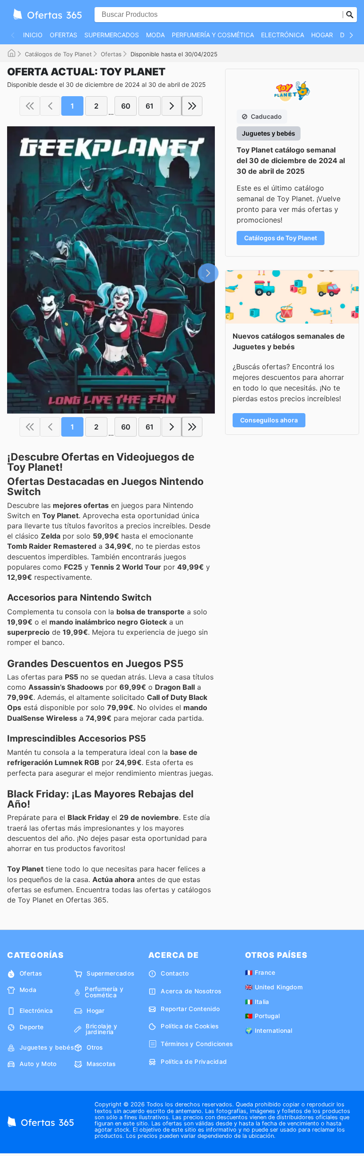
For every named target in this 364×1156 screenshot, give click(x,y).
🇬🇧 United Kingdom (274, 987)
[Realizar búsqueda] (350, 15)
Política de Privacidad (194, 1061)
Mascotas (101, 1063)
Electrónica (282, 35)
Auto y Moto (38, 1063)
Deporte (32, 1027)
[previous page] (50, 106)
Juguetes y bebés (47, 1047)
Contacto (175, 973)
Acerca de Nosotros (191, 991)
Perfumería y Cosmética (213, 35)
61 (150, 106)
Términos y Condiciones (197, 1043)
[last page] (192, 106)
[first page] (30, 106)
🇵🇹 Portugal (262, 1015)
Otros (95, 1047)
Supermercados (111, 35)
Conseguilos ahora (269, 420)
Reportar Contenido (190, 1008)
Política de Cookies (189, 1026)
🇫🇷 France (260, 972)
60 (126, 106)
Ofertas (63, 35)
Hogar (322, 35)
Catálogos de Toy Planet (58, 54)
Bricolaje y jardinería (101, 1029)
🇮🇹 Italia (257, 1001)
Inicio (33, 35)
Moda (155, 35)
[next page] (172, 106)
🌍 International (269, 1030)
